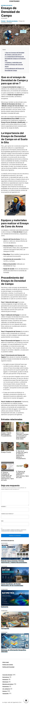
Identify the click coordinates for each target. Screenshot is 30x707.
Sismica (5, 691)
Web (2, 521)
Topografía (5, 693)
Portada (3, 21)
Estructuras (6, 677)
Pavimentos (6, 686)
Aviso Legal (6, 662)
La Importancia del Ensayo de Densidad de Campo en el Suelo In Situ (15, 58)
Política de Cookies (8, 664)
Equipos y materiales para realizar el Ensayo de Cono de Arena (14, 64)
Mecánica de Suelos (6, 5)
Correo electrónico (7, 513)
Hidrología (5, 681)
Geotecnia (5, 679)
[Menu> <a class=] (26, 700)
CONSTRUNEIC (14, 1)
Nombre (3, 506)
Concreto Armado (7, 674)
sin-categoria (6, 688)
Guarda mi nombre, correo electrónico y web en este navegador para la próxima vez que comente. (13, 530)
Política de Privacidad (8, 667)
